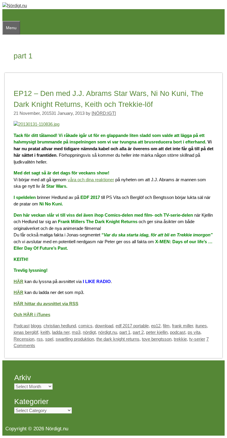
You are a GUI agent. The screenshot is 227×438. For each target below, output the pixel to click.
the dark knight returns (118, 338)
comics (85, 325)
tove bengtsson (156, 338)
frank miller (182, 325)
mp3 (76, 332)
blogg (36, 325)
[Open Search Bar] (5, 15)
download (104, 325)
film (166, 325)
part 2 (138, 332)
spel (49, 338)
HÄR (18, 281)
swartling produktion (75, 338)
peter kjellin (157, 332)
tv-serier (197, 338)
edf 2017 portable (132, 325)
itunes (201, 325)
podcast (177, 332)
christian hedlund (59, 325)
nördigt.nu (107, 332)
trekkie (180, 338)
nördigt (89, 332)
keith (45, 332)
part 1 (124, 332)
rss (40, 338)
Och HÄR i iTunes (32, 314)
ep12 (155, 325)
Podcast (22, 325)
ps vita (194, 332)
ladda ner (60, 332)
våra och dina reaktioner (91, 179)
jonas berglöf (26, 332)
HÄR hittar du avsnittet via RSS (46, 303)
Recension (24, 338)
